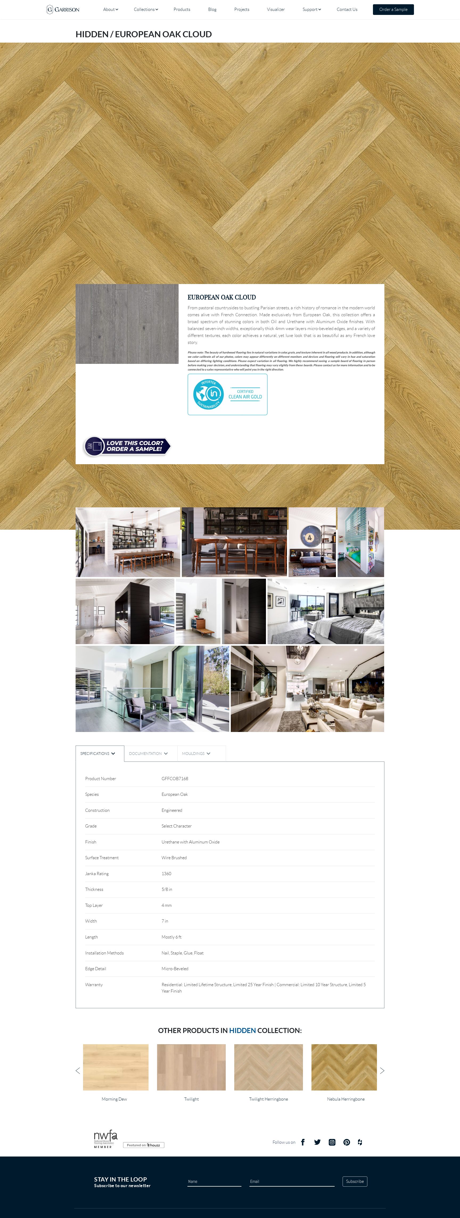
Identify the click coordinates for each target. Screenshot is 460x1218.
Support (310, 9)
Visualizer (276, 9)
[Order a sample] (127, 446)
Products (182, 9)
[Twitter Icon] (317, 1144)
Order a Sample (393, 9)
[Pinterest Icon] (346, 1144)
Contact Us (347, 9)
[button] (127, 324)
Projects (241, 9)
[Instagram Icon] (332, 1144)
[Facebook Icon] (302, 1144)
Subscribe (355, 1181)
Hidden (242, 1030)
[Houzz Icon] (360, 1144)
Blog (212, 9)
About (109, 9)
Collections (144, 9)
